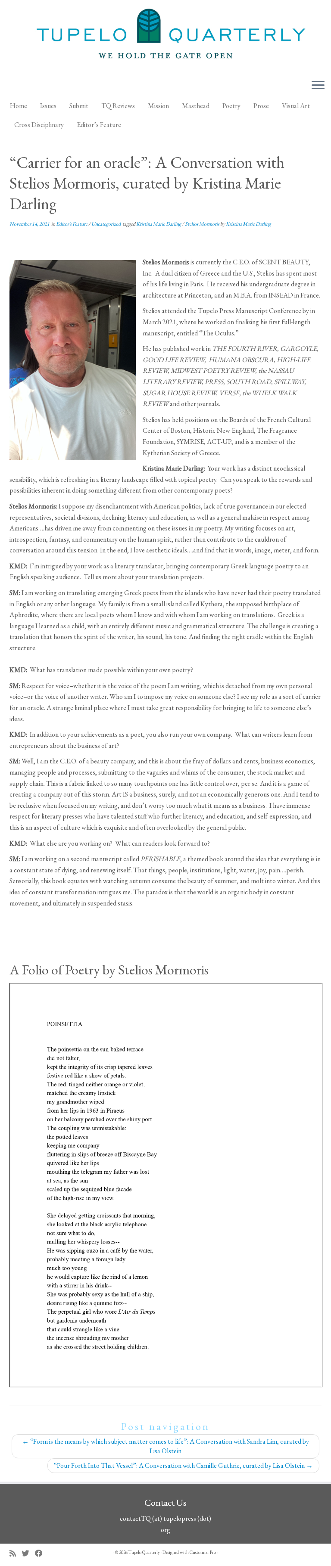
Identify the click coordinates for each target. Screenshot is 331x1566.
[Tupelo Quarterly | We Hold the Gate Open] (165, 36)
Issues (48, 105)
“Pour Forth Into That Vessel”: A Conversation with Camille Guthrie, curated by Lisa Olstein (183, 1465)
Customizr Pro (203, 1552)
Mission (158, 105)
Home (18, 105)
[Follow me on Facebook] (41, 1553)
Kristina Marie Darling (159, 223)
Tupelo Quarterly (144, 1552)
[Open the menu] (318, 85)
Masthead (195, 105)
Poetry (231, 105)
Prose (261, 105)
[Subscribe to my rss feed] (15, 1553)
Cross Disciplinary (39, 124)
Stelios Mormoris (202, 223)
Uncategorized (106, 223)
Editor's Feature (72, 223)
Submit (78, 105)
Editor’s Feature (99, 124)
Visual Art (296, 105)
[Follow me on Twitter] (28, 1553)
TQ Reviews (118, 105)
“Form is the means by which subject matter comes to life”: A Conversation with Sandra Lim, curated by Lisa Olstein (165, 1446)
